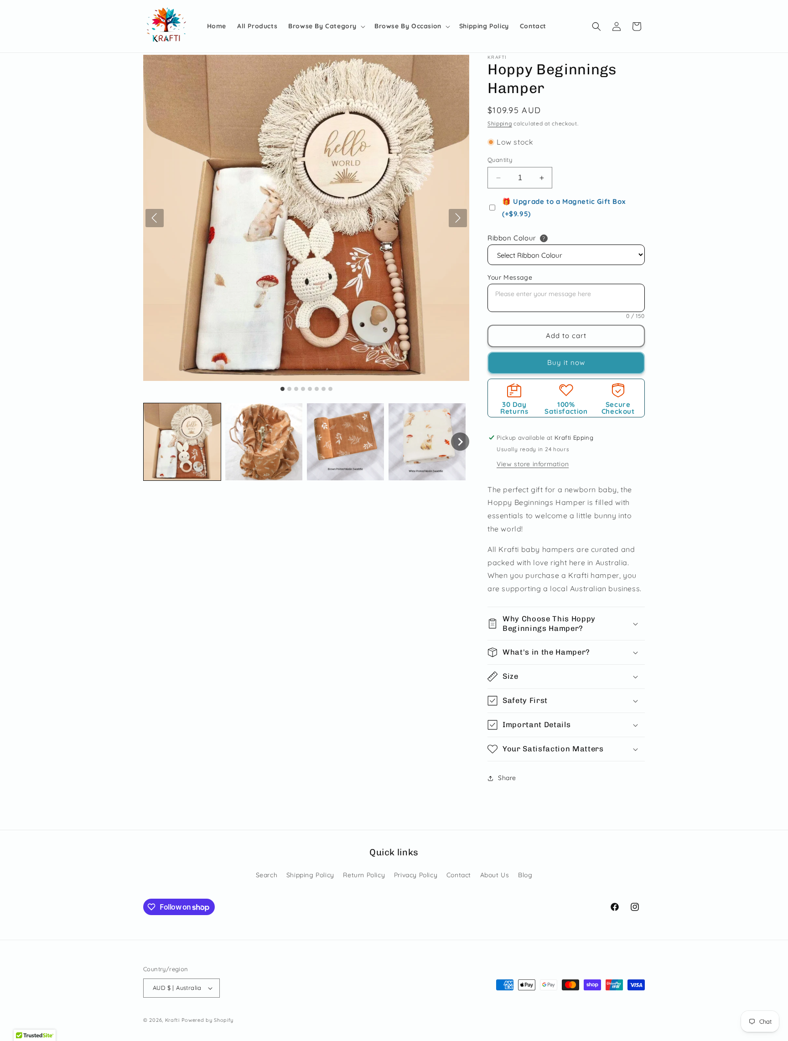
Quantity (499, 159)
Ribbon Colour (511, 238)
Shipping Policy (310, 875)
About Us (494, 875)
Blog (525, 875)
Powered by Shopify (207, 1020)
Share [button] (507, 778)
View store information (533, 464)
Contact (458, 875)
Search (267, 875)
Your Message (509, 277)
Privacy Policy (415, 875)
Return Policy (364, 875)
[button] (326, 26)
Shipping (499, 123)
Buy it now (566, 362)
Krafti (172, 1020)
